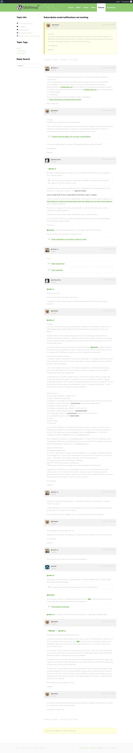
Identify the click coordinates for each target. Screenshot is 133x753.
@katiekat (51, 595)
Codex (85, 7)
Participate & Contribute (60, 607)
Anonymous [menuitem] (125, 1)
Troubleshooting (27, 24)
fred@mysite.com (90, 89)
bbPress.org (27, 7)
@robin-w (52, 169)
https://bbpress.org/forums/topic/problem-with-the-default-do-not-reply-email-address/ (79, 201)
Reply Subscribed (57, 264)
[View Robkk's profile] (47, 567)
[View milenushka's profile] (47, 160)
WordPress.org (83, 748)
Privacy (30, 748)
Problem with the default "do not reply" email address (71, 137)
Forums (101, 7)
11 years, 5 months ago (108, 693)
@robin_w (62, 631)
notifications (21, 51)
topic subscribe (57, 270)
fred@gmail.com (67, 87)
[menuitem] (2, 1)
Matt (108, 748)
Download (111, 7)
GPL (18, 748)
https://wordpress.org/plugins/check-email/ (65, 99)
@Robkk (52, 631)
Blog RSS (113, 748)
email (19, 48)
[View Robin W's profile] (47, 69)
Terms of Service (38, 748)
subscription (21, 53)
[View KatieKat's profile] (48, 26)
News (93, 7)
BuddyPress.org (101, 748)
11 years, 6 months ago (108, 24)
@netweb (50, 230)
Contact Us (23, 748)
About (70, 7)
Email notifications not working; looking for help (68, 239)
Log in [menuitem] (118, 1)
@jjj (89, 599)
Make (78, 7)
